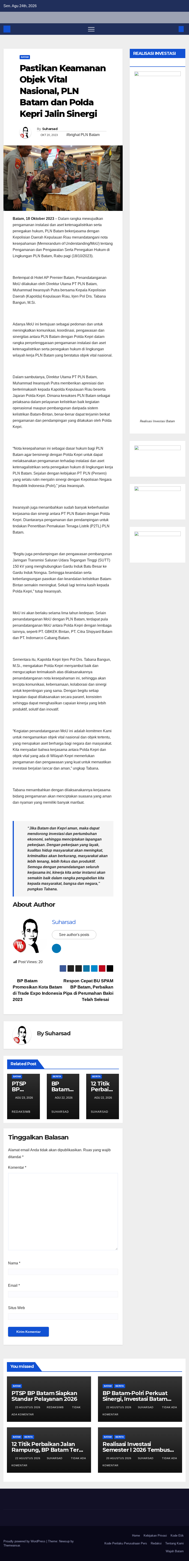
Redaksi (156, 1543)
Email (14, 1285)
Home (136, 1535)
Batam (25, 57)
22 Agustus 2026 (119, 1407)
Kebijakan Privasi (155, 1535)
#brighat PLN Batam (83, 135)
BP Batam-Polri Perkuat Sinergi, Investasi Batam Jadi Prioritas (135, 1399)
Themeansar (11, 1545)
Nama (14, 1263)
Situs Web (16, 1308)
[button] (173, 29)
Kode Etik (177, 1535)
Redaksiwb (56, 1407)
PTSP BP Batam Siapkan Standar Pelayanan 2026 (44, 1396)
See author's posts (74, 935)
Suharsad (49, 129)
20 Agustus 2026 (119, 1458)
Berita (57, 1076)
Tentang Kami (174, 1543)
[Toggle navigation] (91, 29)
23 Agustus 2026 (28, 1407)
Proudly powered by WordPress (24, 1541)
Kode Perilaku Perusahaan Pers (125, 1543)
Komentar (17, 1167)
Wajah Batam (175, 1551)
